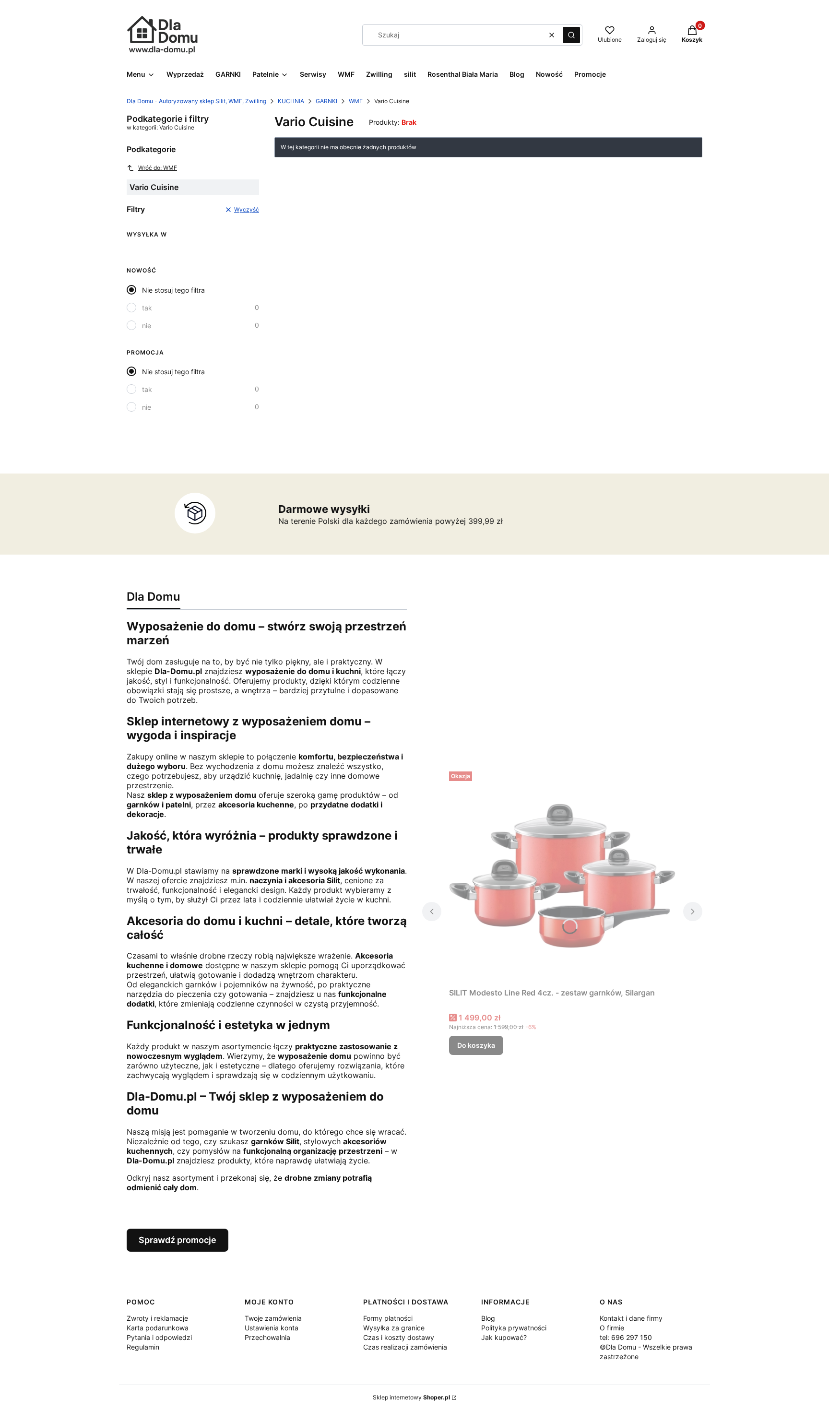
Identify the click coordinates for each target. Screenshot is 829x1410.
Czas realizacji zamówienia (405, 1347)
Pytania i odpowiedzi (159, 1337)
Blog (488, 1318)
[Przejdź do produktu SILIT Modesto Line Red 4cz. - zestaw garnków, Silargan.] (562, 875)
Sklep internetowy (411, 1397)
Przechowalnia (267, 1337)
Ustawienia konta (271, 1328)
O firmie (612, 1328)
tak (147, 308)
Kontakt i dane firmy (631, 1318)
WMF (356, 101)
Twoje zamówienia (273, 1318)
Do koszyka (476, 1045)
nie (146, 325)
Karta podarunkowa (158, 1328)
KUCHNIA (291, 101)
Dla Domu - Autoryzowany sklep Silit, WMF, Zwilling (196, 101)
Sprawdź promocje (177, 1240)
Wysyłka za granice (394, 1328)
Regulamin (143, 1347)
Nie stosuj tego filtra (173, 290)
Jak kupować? (504, 1337)
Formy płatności (388, 1318)
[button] (571, 35)
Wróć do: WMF (157, 167)
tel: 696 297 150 (626, 1337)
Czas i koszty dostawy (398, 1337)
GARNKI (326, 101)
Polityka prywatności (513, 1328)
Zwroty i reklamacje (157, 1318)
